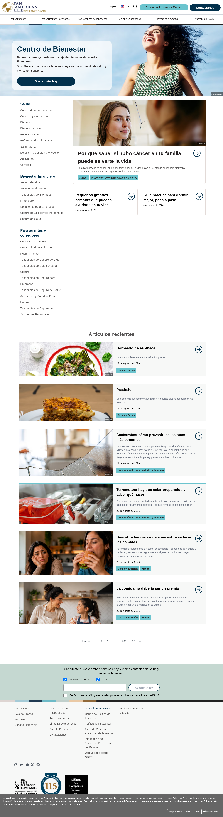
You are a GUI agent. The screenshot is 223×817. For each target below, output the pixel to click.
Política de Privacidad (98, 723)
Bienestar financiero (80, 679)
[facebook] (27, 765)
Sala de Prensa (23, 714)
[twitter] (32, 765)
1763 (123, 641)
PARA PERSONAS (18, 19)
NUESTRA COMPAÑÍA (204, 19)
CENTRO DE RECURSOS (130, 19)
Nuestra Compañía (25, 724)
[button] (126, 7)
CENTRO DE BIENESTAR (167, 19)
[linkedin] (22, 765)
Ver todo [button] (25, 164)
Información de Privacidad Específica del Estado (98, 743)
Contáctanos (205, 7)
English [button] (113, 6)
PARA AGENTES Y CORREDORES (92, 19)
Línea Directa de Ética (63, 723)
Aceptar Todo (175, 811)
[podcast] (38, 765)
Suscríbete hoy (46, 81)
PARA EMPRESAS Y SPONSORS (56, 19)
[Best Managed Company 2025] (27, 788)
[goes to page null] (195, 153)
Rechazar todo (192, 811)
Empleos (19, 719)
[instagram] (16, 765)
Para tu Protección (61, 729)
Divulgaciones (58, 734)
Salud (105, 679)
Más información (211, 811)
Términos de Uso (60, 718)
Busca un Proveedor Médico (164, 7)
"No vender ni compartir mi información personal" (58, 804)
